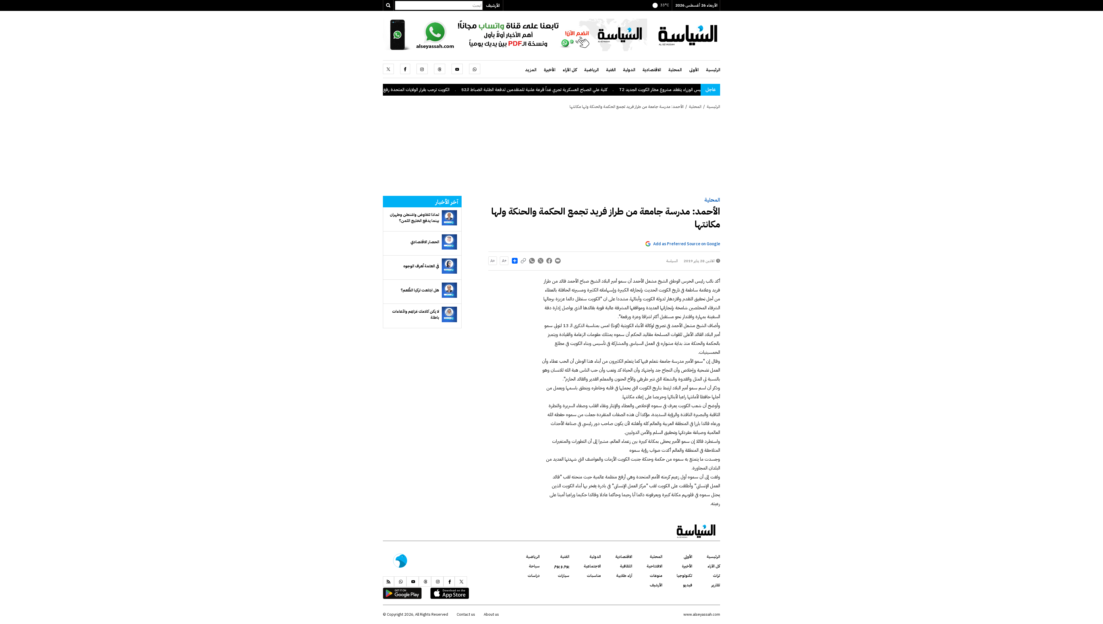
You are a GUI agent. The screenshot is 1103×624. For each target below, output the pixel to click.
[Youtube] (457, 69)
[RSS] (388, 581)
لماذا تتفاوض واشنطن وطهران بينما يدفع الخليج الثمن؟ (414, 218)
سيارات (563, 576)
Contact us (466, 614)
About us (491, 614)
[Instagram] (422, 69)
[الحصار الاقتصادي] (449, 242)
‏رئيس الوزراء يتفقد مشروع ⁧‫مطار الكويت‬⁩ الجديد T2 (691, 89)
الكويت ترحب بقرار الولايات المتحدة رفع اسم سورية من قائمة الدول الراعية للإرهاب (409, 89)
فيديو (687, 585)
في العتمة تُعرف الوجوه (421, 266)
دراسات (534, 576)
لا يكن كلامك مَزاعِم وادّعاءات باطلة (415, 314)
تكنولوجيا (684, 576)
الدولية (629, 70)
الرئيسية (713, 70)
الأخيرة (549, 70)
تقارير (715, 585)
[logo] (688, 34)
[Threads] (439, 69)
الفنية (611, 70)
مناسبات (594, 576)
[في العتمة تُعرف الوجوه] (449, 266)
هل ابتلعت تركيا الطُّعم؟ (420, 290)
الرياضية (591, 70)
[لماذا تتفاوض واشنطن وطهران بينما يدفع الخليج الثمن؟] (449, 217)
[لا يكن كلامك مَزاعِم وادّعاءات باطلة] (449, 314)
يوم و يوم (561, 566)
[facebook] (405, 69)
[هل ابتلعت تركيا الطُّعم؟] (449, 290)
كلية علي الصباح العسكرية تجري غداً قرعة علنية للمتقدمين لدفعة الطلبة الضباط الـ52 (564, 89)
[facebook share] (549, 261)
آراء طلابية (624, 576)
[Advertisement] (551, 153)
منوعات (656, 576)
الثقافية (626, 566)
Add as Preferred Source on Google (686, 244)
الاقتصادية (652, 70)
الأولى (694, 70)
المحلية (675, 70)
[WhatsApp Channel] (515, 34)
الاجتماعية (592, 566)
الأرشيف (493, 5)
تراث (716, 576)
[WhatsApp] (474, 69)
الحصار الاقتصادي (424, 242)
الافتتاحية (654, 566)
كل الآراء (570, 70)
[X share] (540, 261)
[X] (388, 69)
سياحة (534, 566)
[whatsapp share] (532, 261)
